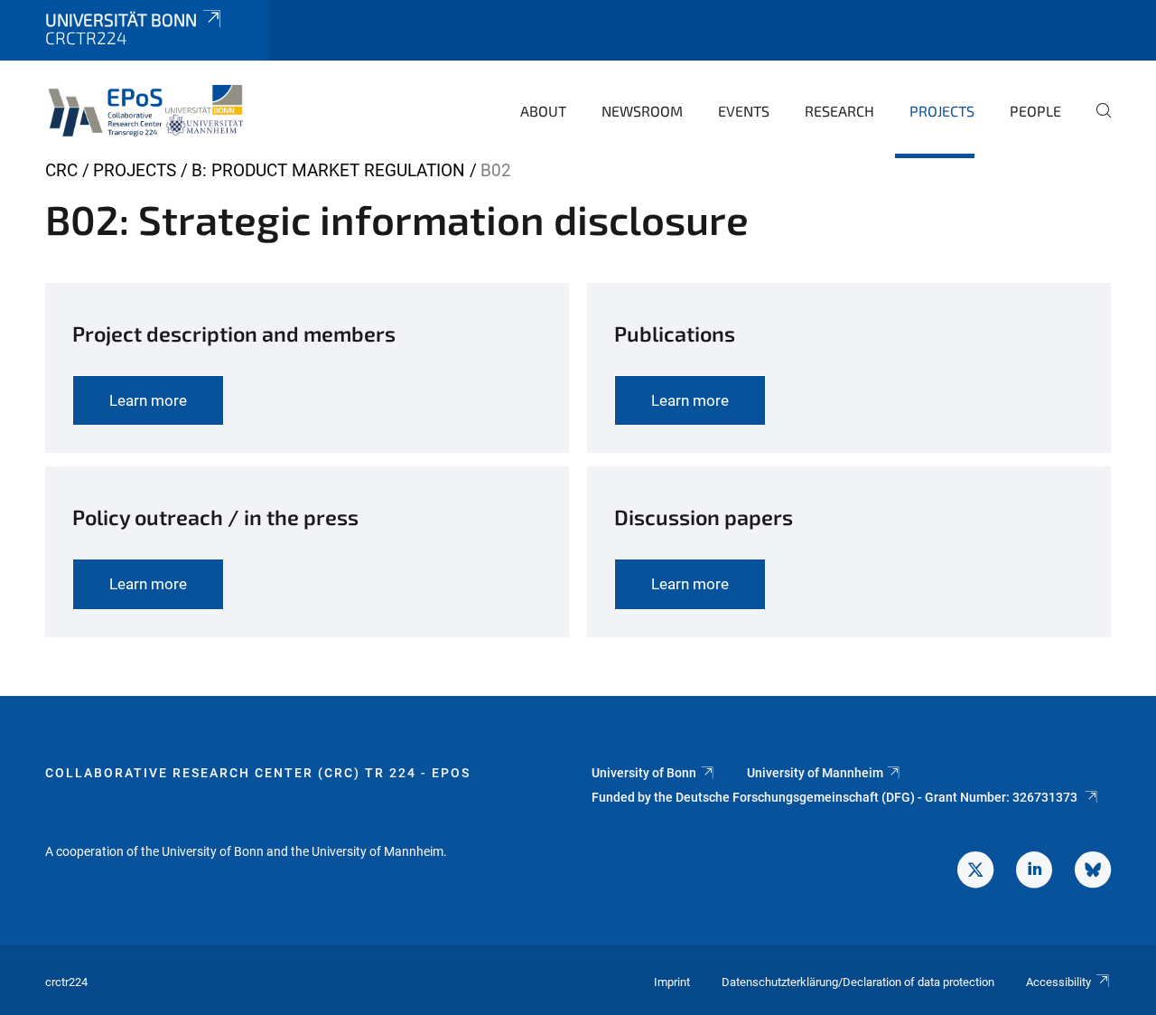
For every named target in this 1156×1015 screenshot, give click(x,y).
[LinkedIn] (1034, 872)
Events (743, 110)
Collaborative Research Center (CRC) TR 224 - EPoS (258, 773)
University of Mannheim (815, 773)
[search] (1096, 123)
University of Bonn (644, 773)
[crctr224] (149, 108)
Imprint (672, 982)
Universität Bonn (121, 19)
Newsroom (642, 110)
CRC (61, 170)
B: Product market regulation (328, 170)
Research (839, 110)
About (543, 110)
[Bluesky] (1093, 872)
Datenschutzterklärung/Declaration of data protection (858, 982)
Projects (941, 110)
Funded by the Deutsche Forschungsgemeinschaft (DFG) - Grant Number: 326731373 (836, 797)
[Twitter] (975, 872)
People (1035, 110)
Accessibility (1058, 982)
